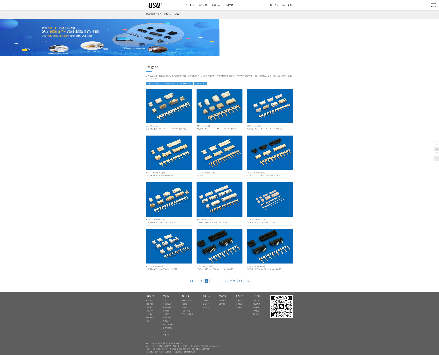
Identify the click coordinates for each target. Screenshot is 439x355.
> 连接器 (176, 14)
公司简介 (149, 300)
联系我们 (239, 300)
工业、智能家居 (187, 314)
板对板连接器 (186, 83)
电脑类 (184, 307)
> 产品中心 (167, 14)
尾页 (240, 281)
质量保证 (222, 300)
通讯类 (184, 304)
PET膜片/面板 (168, 324)
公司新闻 (206, 300)
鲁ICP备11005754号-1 (161, 349)
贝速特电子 (169, 352)
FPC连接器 (201, 83)
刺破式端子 (167, 318)
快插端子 (166, 311)
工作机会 (239, 304)
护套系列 (166, 314)
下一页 (232, 281)
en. (276, 5)
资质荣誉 (149, 307)
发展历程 (149, 304)
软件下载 (256, 307)
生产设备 (149, 314)
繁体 (283, 5)
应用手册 (256, 311)
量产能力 (222, 304)
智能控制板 (167, 307)
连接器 (165, 300)
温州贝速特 (159, 352)
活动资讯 (206, 304)
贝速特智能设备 (189, 352)
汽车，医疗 (186, 311)
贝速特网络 (205, 349)
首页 (160, 14)
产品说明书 (257, 304)
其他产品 (166, 335)
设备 (164, 331)
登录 (291, 5)
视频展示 (149, 311)
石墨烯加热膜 (168, 328)
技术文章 (206, 307)
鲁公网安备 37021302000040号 (180, 349)
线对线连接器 (170, 83)
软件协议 (256, 314)
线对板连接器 (154, 83)
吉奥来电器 (179, 352)
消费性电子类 (187, 300)
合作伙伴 (149, 318)
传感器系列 (167, 304)
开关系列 (166, 321)
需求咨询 (239, 307)
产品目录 (256, 300)
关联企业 (149, 321)
